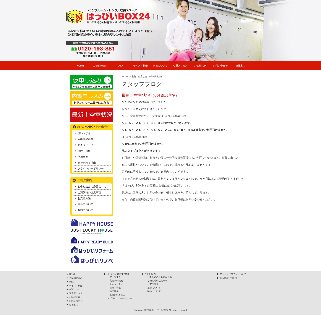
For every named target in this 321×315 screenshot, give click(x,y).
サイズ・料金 (140, 65)
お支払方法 (84, 198)
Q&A (120, 65)
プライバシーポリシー (91, 168)
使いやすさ (84, 133)
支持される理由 (87, 162)
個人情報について (229, 278)
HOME (80, 65)
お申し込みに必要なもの (92, 186)
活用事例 (83, 156)
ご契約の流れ (100, 65)
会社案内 (240, 65)
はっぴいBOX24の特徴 (92, 126)
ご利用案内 (84, 180)
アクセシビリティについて (233, 274)
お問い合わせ (220, 65)
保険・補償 (84, 150)
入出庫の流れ (85, 138)
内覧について (160, 65)
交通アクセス (180, 65)
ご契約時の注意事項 (89, 192)
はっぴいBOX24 (160, 310)
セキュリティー (87, 144)
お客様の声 (200, 65)
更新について (85, 204)
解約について (85, 210)
